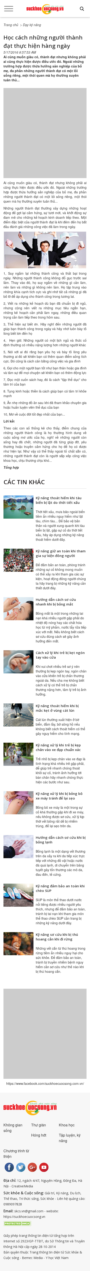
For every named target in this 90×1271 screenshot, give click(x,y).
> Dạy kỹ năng (30, 24)
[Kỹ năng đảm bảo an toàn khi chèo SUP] (18, 895)
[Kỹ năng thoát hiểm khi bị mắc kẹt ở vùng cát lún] (18, 715)
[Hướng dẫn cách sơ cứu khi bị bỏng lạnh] (18, 846)
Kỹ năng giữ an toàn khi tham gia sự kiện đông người (61, 553)
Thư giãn (38, 1125)
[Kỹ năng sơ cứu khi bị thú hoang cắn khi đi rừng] (18, 943)
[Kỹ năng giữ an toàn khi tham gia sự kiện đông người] (18, 560)
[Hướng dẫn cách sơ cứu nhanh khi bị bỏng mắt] (18, 608)
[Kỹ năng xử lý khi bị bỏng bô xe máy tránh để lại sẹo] (18, 802)
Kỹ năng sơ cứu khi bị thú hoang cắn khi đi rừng (57, 936)
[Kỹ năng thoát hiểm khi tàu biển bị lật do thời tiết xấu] (18, 507)
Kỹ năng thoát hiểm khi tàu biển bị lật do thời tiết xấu (58, 500)
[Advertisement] (45, 138)
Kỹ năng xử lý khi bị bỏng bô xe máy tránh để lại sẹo (59, 795)
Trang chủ (10, 24)
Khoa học (67, 1125)
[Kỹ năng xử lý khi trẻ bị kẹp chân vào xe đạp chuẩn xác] (18, 754)
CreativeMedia (22, 1186)
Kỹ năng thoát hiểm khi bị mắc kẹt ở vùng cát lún (57, 708)
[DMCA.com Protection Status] (17, 1223)
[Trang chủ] (45, 9)
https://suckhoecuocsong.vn (24, 1216)
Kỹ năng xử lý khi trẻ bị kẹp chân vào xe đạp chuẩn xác (58, 747)
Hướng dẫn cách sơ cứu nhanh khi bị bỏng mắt (56, 601)
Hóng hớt (38, 1135)
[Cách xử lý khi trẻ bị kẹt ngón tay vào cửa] (18, 661)
